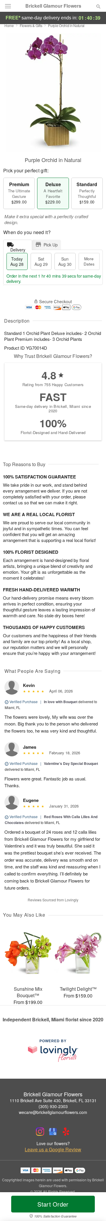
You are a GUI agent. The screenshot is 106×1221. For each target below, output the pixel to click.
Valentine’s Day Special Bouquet (71, 763)
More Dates (89, 261)
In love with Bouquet (60, 701)
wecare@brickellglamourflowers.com (53, 1112)
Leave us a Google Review (53, 1149)
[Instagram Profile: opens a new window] (40, 1131)
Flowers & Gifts (31, 25)
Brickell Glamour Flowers (53, 6)
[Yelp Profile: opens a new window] (66, 1131)
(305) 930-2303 (53, 1106)
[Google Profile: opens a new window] (53, 1131)
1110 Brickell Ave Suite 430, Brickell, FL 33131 (53, 1100)
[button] (93, 1207)
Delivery (17, 248)
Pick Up (51, 245)
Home (9, 25)
